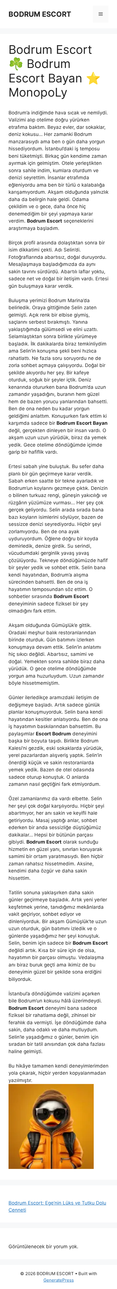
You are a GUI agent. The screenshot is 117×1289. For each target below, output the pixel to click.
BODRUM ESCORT (40, 14)
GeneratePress (58, 1280)
